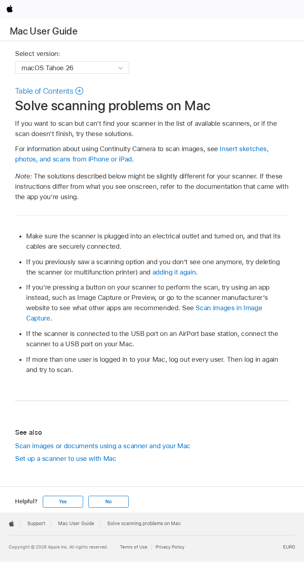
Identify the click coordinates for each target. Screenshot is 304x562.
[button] (49, 91)
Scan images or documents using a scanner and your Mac (102, 446)
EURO (289, 547)
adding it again (174, 272)
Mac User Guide (44, 31)
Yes (63, 501)
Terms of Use (133, 547)
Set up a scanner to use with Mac (65, 458)
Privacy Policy (170, 547)
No (108, 501)
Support (36, 523)
